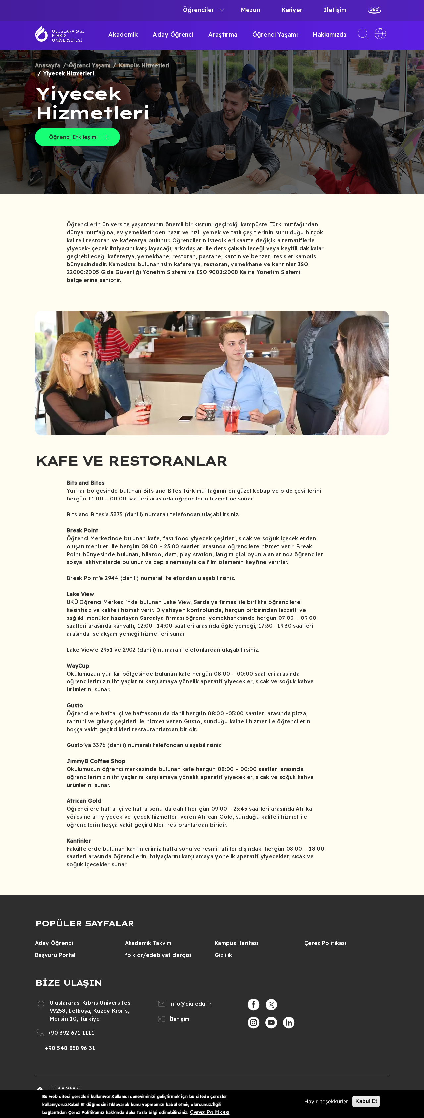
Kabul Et (366, 1101)
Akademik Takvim (148, 943)
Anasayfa (47, 65)
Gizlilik (223, 955)
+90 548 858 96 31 (70, 1048)
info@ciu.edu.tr (190, 1003)
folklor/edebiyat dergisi (158, 955)
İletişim (335, 10)
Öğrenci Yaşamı (275, 34)
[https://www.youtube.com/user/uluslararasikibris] (271, 1023)
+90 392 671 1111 (71, 1033)
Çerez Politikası (325, 943)
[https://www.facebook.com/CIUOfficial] (254, 1005)
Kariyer (291, 10)
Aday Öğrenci (173, 34)
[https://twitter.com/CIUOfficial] (271, 1005)
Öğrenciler (198, 10)
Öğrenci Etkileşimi (73, 137)
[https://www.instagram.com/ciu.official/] (254, 1023)
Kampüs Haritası (236, 943)
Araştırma (222, 34)
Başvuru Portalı (56, 955)
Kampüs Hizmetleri (144, 65)
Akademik (123, 34)
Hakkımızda (329, 34)
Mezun (250, 10)
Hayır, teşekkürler (326, 1101)
